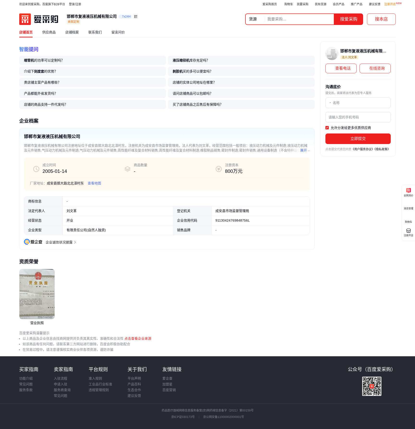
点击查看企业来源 (137, 338)
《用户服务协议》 (362, 149)
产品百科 (134, 384)
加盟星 (167, 384)
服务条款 (26, 390)
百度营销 (169, 390)
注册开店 (390, 4)
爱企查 (167, 378)
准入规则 (95, 378)
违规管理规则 (99, 390)
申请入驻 (60, 384)
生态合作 (134, 390)
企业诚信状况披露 (59, 242)
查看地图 (94, 183)
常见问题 (26, 384)
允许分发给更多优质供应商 (350, 128)
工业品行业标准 (100, 384)
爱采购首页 (269, 4)
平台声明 (134, 378)
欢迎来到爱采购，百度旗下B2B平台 (42, 4)
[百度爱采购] (38, 19)
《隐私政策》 (382, 149)
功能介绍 (26, 378)
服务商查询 (62, 390)
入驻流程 (60, 378)
